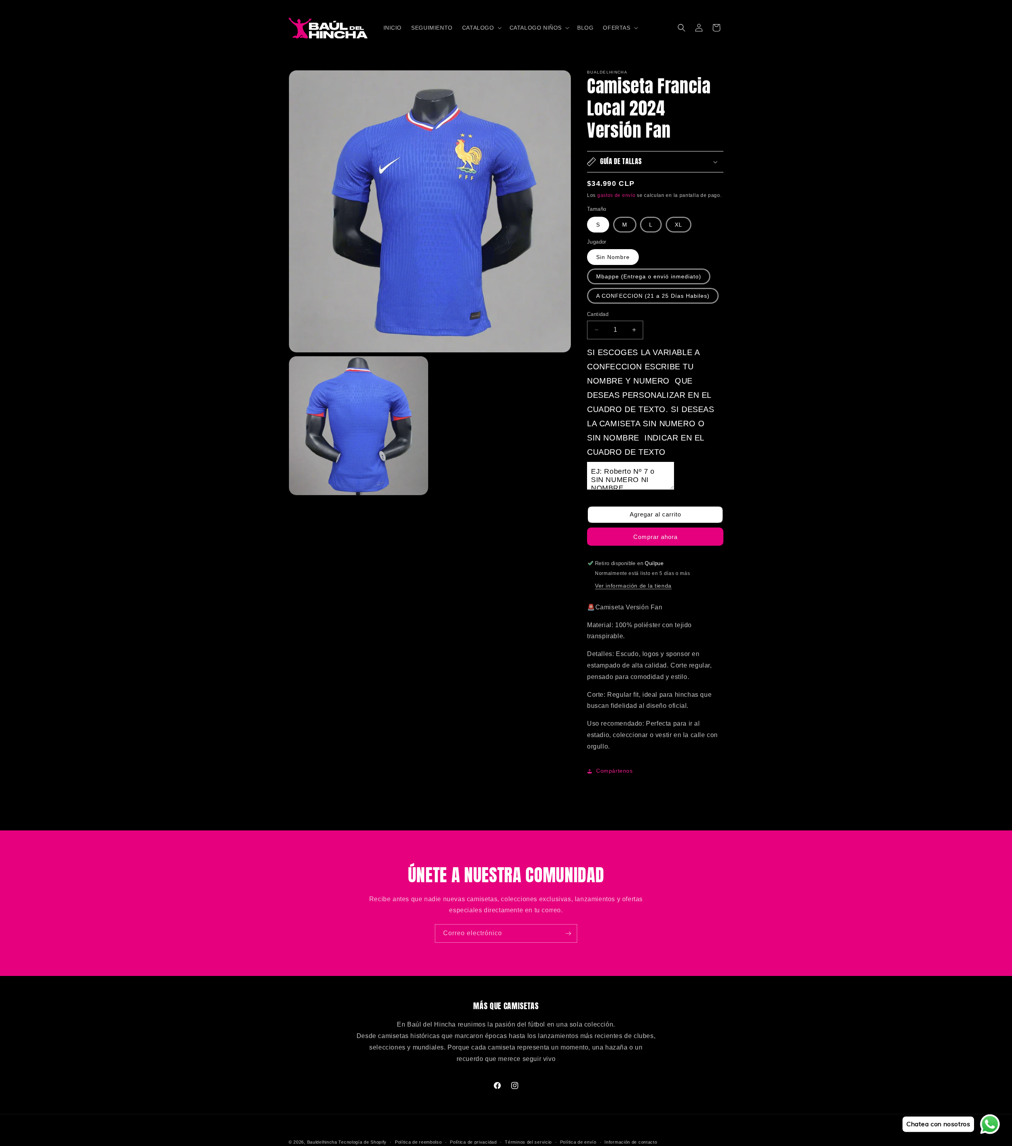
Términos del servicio (528, 1141)
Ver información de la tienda (633, 585)
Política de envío (578, 1141)
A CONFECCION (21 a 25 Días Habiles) (653, 296)
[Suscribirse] (568, 933)
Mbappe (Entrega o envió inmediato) (648, 276)
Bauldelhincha (322, 1142)
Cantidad (597, 314)
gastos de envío (616, 195)
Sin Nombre (613, 257)
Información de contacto (630, 1141)
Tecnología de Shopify (362, 1142)
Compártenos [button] (614, 771)
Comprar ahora (655, 536)
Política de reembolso (418, 1141)
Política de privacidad (473, 1141)
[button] (481, 27)
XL (678, 224)
